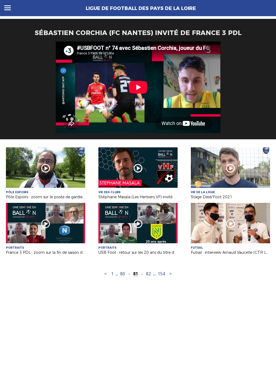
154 (161, 273)
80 (122, 273)
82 (148, 273)
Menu (7, 7)
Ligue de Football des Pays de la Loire (141, 8)
